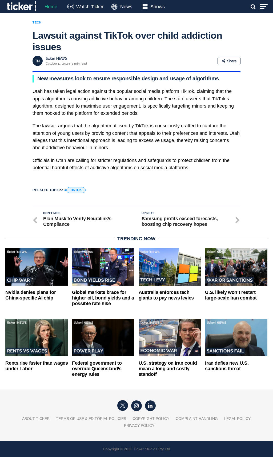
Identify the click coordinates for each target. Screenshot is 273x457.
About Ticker (36, 418)
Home (51, 6)
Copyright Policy (151, 418)
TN (37, 61)
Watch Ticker (90, 6)
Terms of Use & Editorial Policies (91, 418)
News (126, 6)
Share (231, 61)
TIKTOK (76, 190)
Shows (157, 6)
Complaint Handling (197, 418)
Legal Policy (237, 418)
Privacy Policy (139, 425)
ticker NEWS (56, 58)
